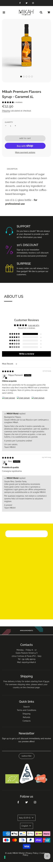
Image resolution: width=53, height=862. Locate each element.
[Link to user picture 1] (8, 403)
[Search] (41, 12)
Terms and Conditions (26, 710)
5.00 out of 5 (33, 325)
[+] (15, 126)
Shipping (6, 111)
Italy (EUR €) (25, 818)
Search (26, 707)
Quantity (9, 122)
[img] (8, 371)
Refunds (26, 717)
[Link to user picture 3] (37, 403)
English (25, 826)
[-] (6, 126)
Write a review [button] (26, 354)
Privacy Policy (32, 853)
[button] (21, 76)
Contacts (27, 721)
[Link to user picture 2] (23, 403)
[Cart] (49, 12)
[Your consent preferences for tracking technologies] (4, 857)
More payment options (25, 152)
